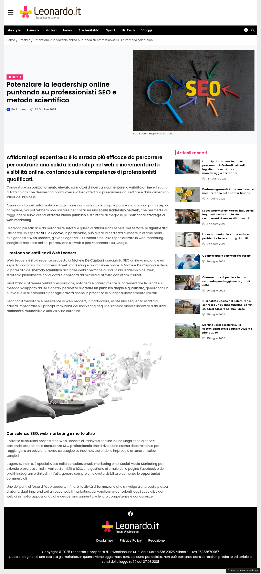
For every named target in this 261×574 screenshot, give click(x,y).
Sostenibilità (89, 30)
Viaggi (146, 30)
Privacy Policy (131, 540)
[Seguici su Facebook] (246, 30)
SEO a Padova (52, 233)
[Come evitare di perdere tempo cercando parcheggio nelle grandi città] (187, 282)
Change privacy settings (243, 570)
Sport (110, 30)
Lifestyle (14, 30)
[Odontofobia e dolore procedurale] (187, 261)
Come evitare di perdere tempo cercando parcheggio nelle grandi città (226, 281)
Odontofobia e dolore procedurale (226, 255)
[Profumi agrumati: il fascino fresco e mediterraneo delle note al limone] (187, 194)
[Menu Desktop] (11, 13)
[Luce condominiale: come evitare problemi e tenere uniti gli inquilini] (187, 239)
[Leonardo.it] (50, 12)
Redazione (156, 540)
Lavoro (33, 30)
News (67, 30)
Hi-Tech (128, 30)
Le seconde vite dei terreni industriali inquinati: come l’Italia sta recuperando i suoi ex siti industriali (228, 214)
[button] (252, 30)
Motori (50, 30)
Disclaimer (104, 540)
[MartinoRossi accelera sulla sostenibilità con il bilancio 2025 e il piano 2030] (187, 330)
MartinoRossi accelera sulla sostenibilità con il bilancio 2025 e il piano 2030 (227, 328)
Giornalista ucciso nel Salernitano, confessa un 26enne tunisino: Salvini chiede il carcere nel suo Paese (227, 304)
